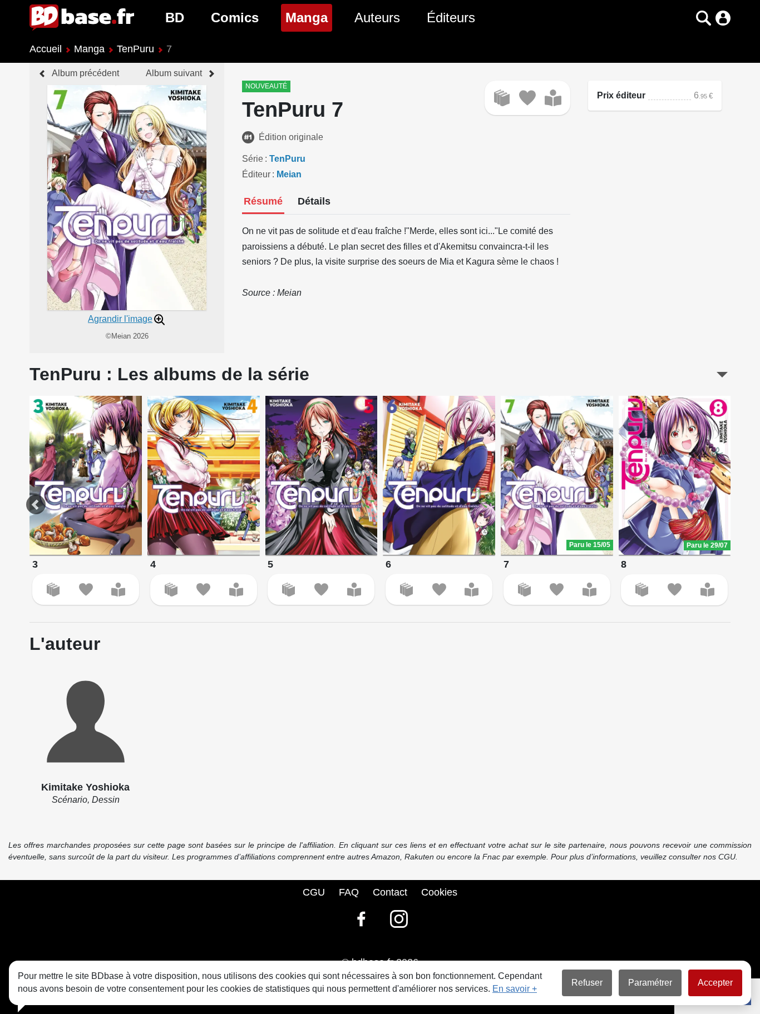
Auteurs (377, 17)
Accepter (715, 982)
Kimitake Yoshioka (85, 787)
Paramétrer (650, 982)
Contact (390, 892)
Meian (289, 174)
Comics (235, 17)
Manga (308, 17)
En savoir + (514, 988)
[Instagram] (399, 919)
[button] (684, 18)
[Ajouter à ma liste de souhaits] (527, 98)
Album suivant (174, 73)
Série (252, 158)
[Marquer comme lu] (553, 98)
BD (174, 17)
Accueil (45, 48)
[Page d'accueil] (81, 18)
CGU (314, 892)
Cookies (439, 892)
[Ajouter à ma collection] (501, 98)
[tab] (263, 202)
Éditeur (256, 174)
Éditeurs (451, 17)
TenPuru (135, 48)
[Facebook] (361, 919)
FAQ (349, 892)
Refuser (587, 982)
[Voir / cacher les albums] (722, 374)
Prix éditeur (621, 95)
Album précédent (85, 73)
